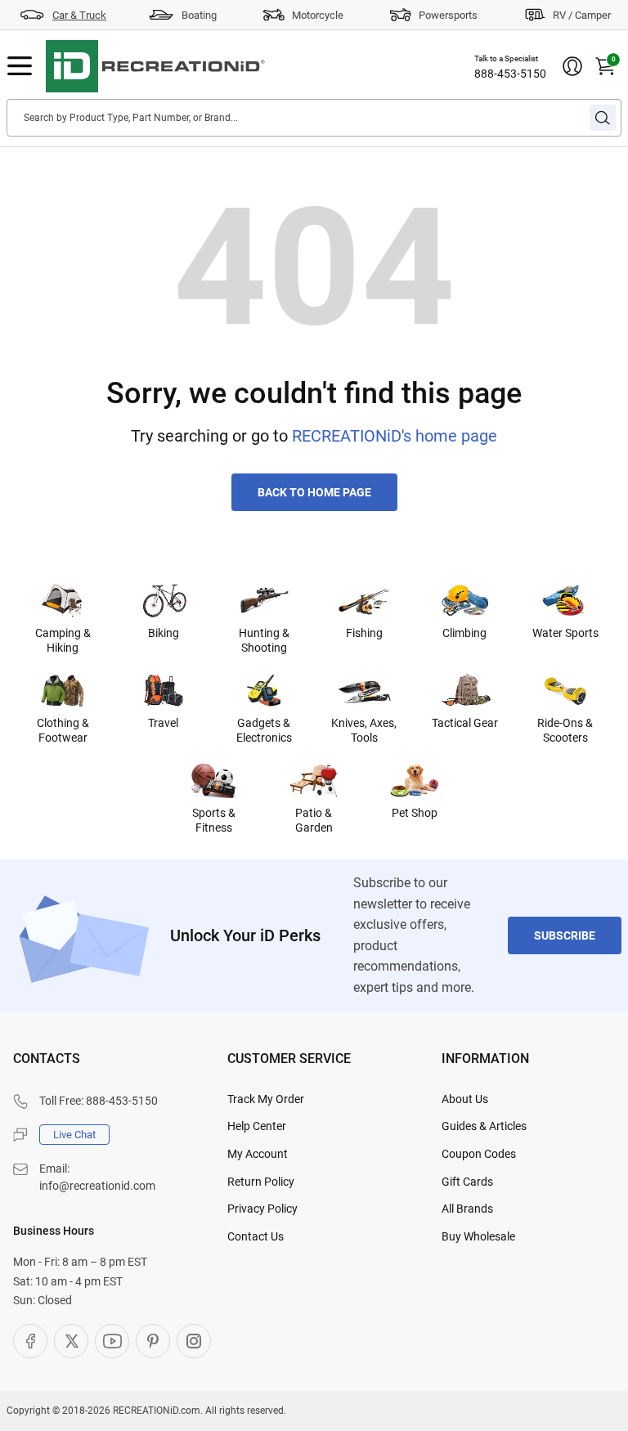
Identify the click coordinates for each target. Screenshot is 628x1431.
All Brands (467, 1208)
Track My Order (265, 1099)
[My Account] (572, 66)
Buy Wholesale (478, 1236)
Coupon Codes (479, 1153)
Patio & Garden (314, 820)
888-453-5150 (510, 73)
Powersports (448, 15)
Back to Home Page (314, 492)
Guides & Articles (484, 1126)
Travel (163, 722)
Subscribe (564, 935)
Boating (199, 15)
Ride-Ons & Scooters (565, 730)
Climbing (464, 632)
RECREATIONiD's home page (394, 436)
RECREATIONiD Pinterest (153, 1341)
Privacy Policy (262, 1208)
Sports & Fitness (214, 820)
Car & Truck (79, 15)
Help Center (256, 1126)
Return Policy (260, 1181)
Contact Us (255, 1236)
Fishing (364, 632)
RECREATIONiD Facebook (30, 1341)
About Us (465, 1099)
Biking (163, 632)
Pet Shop (414, 812)
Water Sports (565, 632)
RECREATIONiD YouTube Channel (112, 1341)
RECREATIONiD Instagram (194, 1341)
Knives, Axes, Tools (364, 730)
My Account (257, 1153)
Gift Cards (467, 1181)
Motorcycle (317, 15)
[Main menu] (19, 66)
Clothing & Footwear (63, 730)
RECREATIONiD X (71, 1341)
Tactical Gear (465, 722)
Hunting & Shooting (264, 640)
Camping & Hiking (63, 640)
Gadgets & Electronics (264, 730)
